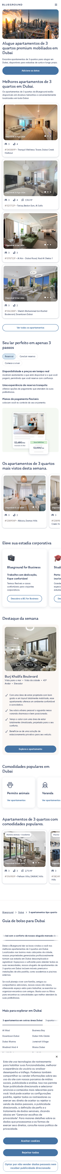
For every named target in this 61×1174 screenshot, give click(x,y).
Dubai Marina (9, 1039)
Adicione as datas (31, 70)
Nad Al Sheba (9, 1051)
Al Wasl (6, 1028)
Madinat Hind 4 (10, 1045)
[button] (56, 4)
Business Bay (38, 1028)
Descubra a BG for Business (24, 596)
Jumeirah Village (40, 1039)
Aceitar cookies (30, 1141)
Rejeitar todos (30, 1152)
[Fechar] (56, 1056)
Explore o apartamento (30, 747)
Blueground (7, 910)
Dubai (21, 910)
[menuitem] (22, 1020)
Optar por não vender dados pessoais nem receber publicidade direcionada (30, 1166)
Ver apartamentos (16, 798)
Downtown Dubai (10, 1034)
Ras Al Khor (38, 1051)
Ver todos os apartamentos (30, 327)
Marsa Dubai (38, 1045)
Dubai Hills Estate (41, 1034)
